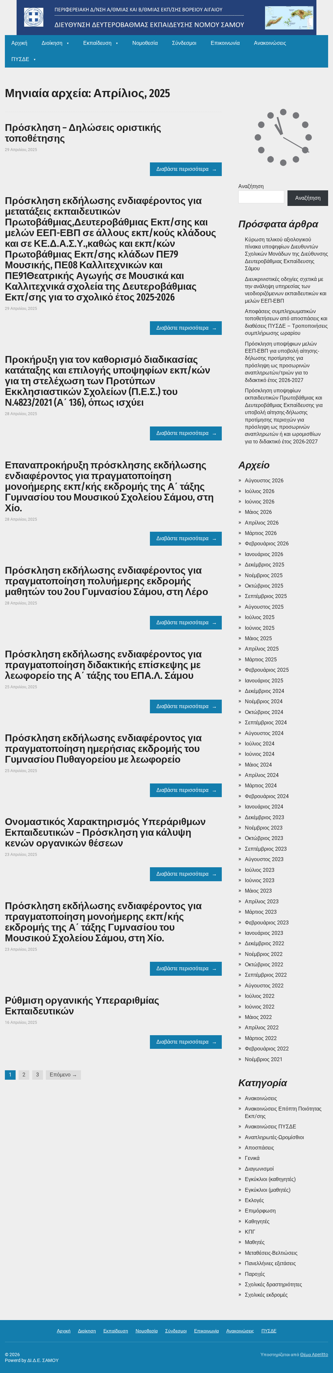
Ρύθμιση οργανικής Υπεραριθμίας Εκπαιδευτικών (82, 1006)
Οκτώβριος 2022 (264, 964)
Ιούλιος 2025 (259, 617)
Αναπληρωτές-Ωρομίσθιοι (274, 1137)
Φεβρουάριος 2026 (267, 543)
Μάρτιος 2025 (261, 659)
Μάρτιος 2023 (261, 912)
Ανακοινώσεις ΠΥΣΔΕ (270, 1127)
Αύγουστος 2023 (264, 859)
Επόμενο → (63, 1075)
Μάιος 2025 (258, 638)
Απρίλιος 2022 (262, 1027)
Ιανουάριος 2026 (264, 554)
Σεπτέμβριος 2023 (266, 849)
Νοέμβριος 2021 (264, 1059)
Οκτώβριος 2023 (264, 838)
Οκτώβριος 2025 (264, 586)
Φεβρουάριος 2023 (267, 923)
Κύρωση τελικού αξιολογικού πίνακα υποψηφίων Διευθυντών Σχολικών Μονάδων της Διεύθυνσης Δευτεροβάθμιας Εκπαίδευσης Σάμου (286, 254)
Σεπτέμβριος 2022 (266, 975)
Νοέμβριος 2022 (264, 954)
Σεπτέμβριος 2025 (266, 596)
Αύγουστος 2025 (264, 607)
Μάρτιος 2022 (261, 1038)
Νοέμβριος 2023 (264, 828)
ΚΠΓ (250, 1232)
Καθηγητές (257, 1221)
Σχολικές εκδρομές (266, 1295)
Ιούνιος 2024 (259, 754)
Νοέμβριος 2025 (264, 575)
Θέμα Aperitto (314, 1354)
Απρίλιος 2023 (262, 901)
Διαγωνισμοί (259, 1169)
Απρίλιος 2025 (262, 649)
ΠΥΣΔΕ (20, 59)
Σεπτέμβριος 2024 (266, 722)
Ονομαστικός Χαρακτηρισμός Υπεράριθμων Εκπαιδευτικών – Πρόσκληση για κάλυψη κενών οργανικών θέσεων (105, 832)
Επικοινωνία (225, 43)
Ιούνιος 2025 (259, 628)
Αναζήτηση (251, 186)
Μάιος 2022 (258, 1017)
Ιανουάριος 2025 (264, 681)
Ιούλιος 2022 (259, 996)
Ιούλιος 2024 (259, 744)
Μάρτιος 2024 (261, 785)
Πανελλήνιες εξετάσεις (270, 1263)
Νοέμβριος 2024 (264, 701)
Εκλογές (254, 1200)
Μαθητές (255, 1242)
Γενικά (252, 1158)
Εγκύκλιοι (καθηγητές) (270, 1179)
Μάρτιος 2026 (261, 533)
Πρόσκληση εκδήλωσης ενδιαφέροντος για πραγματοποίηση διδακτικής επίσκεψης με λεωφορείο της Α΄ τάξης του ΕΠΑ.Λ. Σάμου (103, 664)
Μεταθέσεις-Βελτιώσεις (271, 1253)
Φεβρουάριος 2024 (267, 796)
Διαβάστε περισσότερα (182, 169)
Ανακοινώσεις (270, 43)
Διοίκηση (52, 43)
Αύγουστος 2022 (264, 986)
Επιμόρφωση (260, 1211)
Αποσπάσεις (259, 1148)
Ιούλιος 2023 (259, 870)
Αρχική (19, 43)
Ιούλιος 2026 (259, 491)
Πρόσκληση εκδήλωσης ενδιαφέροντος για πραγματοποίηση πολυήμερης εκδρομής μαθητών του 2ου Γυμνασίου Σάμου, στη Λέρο (106, 581)
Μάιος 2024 (258, 765)
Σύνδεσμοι (184, 43)
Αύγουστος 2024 (264, 733)
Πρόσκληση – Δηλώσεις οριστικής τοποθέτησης (83, 133)
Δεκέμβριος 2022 (264, 943)
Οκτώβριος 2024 (264, 712)
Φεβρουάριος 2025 (267, 670)
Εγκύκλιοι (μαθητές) (268, 1190)
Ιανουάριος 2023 (264, 933)
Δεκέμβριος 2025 (264, 565)
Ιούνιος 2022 (259, 1007)
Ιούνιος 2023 (259, 880)
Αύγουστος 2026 (264, 480)
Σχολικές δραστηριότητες (273, 1284)
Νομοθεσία (145, 43)
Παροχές (255, 1274)
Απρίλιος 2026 (262, 523)
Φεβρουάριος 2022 (267, 1049)
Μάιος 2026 (258, 512)
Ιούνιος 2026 (259, 502)
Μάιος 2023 (258, 891)
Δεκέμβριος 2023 (264, 817)
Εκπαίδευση (97, 43)
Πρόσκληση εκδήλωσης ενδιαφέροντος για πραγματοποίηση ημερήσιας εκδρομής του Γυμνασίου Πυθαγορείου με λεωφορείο (103, 748)
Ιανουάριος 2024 (264, 807)
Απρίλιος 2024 (262, 775)
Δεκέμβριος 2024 (264, 691)
